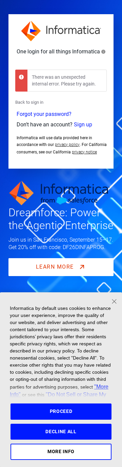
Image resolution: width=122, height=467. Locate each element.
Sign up (83, 124)
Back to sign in (29, 102)
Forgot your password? (44, 114)
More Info (61, 451)
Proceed (61, 411)
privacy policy (67, 144)
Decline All (61, 431)
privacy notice (84, 152)
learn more (56, 267)
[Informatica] (61, 31)
